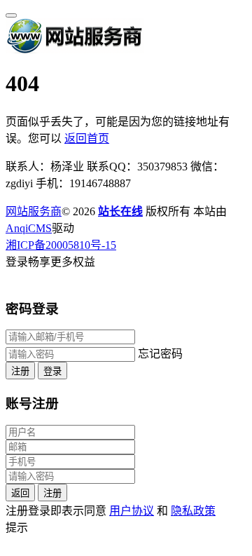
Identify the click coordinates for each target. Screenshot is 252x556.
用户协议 (131, 511)
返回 (20, 493)
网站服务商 (34, 211)
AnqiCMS (29, 228)
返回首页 (86, 138)
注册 (20, 371)
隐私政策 (193, 511)
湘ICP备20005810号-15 (61, 245)
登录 (52, 371)
